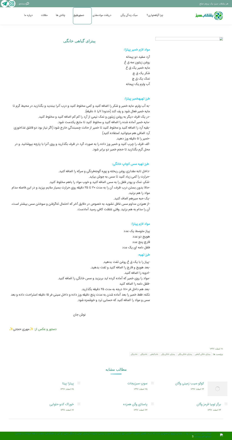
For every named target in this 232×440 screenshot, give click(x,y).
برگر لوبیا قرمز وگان (209, 404)
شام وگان (143, 354)
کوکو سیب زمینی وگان (189, 383)
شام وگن (134, 354)
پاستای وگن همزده (135, 404)
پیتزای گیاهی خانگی (79, 41)
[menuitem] (159, 15)
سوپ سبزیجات (137, 383)
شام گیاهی (154, 354)
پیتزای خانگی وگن (168, 354)
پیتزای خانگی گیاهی (202, 354)
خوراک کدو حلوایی (61, 404)
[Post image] (217, 389)
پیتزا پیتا (68, 383)
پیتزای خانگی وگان (185, 354)
